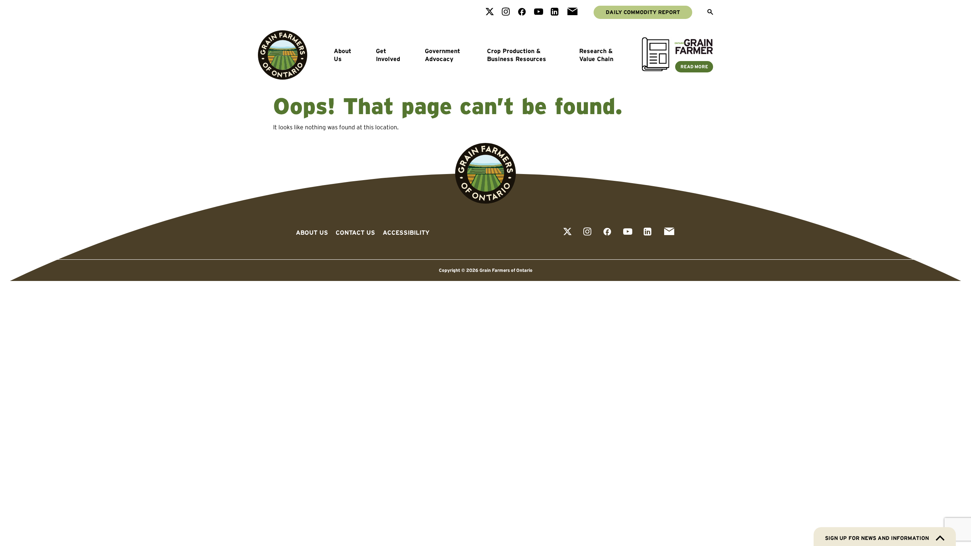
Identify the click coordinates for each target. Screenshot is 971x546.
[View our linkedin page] (555, 12)
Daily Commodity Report (643, 12)
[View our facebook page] (521, 12)
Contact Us (355, 232)
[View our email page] (572, 12)
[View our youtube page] (538, 12)
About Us (342, 55)
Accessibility (406, 232)
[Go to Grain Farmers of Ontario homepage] (282, 55)
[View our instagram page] (506, 12)
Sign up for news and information (877, 538)
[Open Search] (710, 12)
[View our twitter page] (489, 12)
